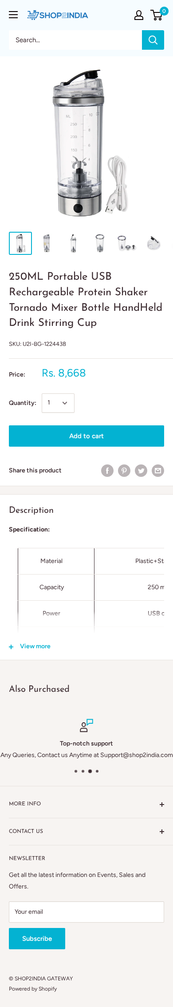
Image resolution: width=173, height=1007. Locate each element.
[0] (156, 15)
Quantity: (22, 403)
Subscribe (37, 939)
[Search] (153, 40)
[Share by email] (158, 470)
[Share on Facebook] (107, 470)
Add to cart (86, 436)
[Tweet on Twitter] (141, 470)
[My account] (138, 15)
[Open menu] (13, 14)
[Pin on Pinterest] (124, 470)
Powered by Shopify (33, 989)
